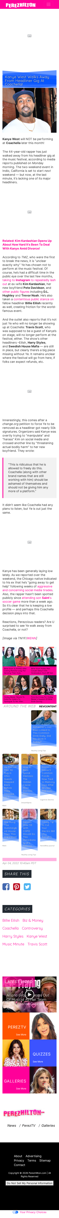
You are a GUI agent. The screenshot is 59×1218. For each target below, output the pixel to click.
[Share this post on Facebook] (6, 887)
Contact (19, 1165)
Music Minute (13, 944)
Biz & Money (33, 920)
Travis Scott (37, 944)
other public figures (15, 291)
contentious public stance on (34, 299)
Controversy (32, 928)
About (18, 1156)
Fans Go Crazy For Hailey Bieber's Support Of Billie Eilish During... (42, 699)
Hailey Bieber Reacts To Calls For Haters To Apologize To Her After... (14, 699)
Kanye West (37, 936)
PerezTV (28, 1126)
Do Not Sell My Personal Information (29, 1183)
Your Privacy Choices (33, 1212)
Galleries (48, 1126)
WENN (31, 638)
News (11, 1126)
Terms (31, 1160)
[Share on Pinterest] (16, 887)
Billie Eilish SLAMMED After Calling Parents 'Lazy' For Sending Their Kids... (15, 670)
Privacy (19, 1160)
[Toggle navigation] (48, 4)
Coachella (10, 928)
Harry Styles (12, 936)
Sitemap (45, 1160)
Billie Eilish (10, 920)
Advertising (33, 1156)
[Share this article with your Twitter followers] (27, 887)
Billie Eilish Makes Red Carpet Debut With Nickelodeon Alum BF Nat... (42, 670)
